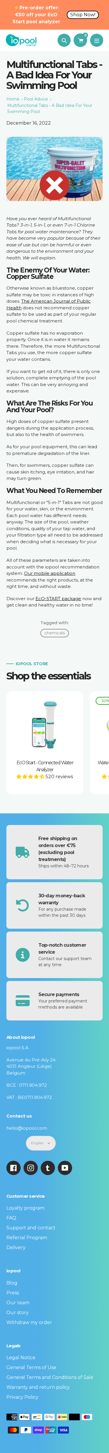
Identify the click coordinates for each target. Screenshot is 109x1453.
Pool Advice (36, 99)
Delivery (16, 1247)
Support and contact (31, 1227)
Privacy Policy (22, 1397)
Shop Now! (82, 14)
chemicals (54, 633)
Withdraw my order (29, 1322)
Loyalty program (25, 1208)
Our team (17, 1302)
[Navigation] (96, 40)
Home (12, 99)
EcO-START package (58, 598)
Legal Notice (20, 1357)
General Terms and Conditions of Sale (49, 1377)
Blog (11, 1283)
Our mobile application (49, 573)
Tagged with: (54, 622)
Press (12, 1293)
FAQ (11, 1218)
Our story (17, 1312)
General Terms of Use (31, 1367)
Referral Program (26, 1237)
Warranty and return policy (38, 1387)
